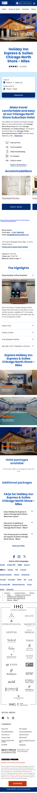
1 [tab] (16, 40)
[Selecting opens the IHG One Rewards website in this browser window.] (18, 704)
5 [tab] (21, 39)
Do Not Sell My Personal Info (27, 741)
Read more (19, 136)
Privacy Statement (11, 776)
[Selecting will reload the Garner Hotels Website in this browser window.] (29, 673)
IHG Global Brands (7, 731)
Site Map (4, 744)
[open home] (1, 596)
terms (4, 773)
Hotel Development (25, 731)
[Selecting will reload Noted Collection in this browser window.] (11, 640)
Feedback (22, 745)
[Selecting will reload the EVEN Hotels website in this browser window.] (11, 665)
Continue (17, 783)
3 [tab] (19, 40)
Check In (6, 80)
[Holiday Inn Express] (4, 3)
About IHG (4, 728)
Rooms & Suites (14, 9)
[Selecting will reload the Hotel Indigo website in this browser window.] (29, 632)
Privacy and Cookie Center (7, 740)
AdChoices (22, 737)
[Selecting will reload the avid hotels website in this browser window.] (11, 681)
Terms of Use (5, 737)
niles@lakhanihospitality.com (18, 235)
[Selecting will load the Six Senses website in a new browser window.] (11, 615)
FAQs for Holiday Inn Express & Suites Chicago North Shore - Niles (18, 499)
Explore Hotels (24, 734)
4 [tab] (20, 39)
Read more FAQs (18, 546)
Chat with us (5, 734)
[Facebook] (3, 718)
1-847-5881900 (18, 232)
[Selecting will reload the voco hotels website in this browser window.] (29, 640)
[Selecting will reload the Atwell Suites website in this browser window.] (29, 681)
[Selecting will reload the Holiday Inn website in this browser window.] (11, 673)
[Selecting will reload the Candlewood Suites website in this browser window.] (18, 697)
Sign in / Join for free (25, 3)
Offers (4, 9)
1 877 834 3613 (22, 751)
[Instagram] (13, 718)
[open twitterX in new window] (23, 557)
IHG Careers (23, 728)
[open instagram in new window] (18, 557)
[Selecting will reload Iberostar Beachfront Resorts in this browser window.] (11, 656)
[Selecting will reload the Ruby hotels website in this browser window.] (11, 648)
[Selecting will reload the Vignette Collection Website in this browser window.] (29, 624)
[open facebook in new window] (13, 557)
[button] (34, 3)
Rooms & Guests (8, 86)
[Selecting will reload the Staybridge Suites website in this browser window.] (11, 689)
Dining (33, 9)
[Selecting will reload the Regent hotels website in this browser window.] (29, 615)
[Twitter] (8, 718)
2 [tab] (17, 40)
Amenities (25, 9)
